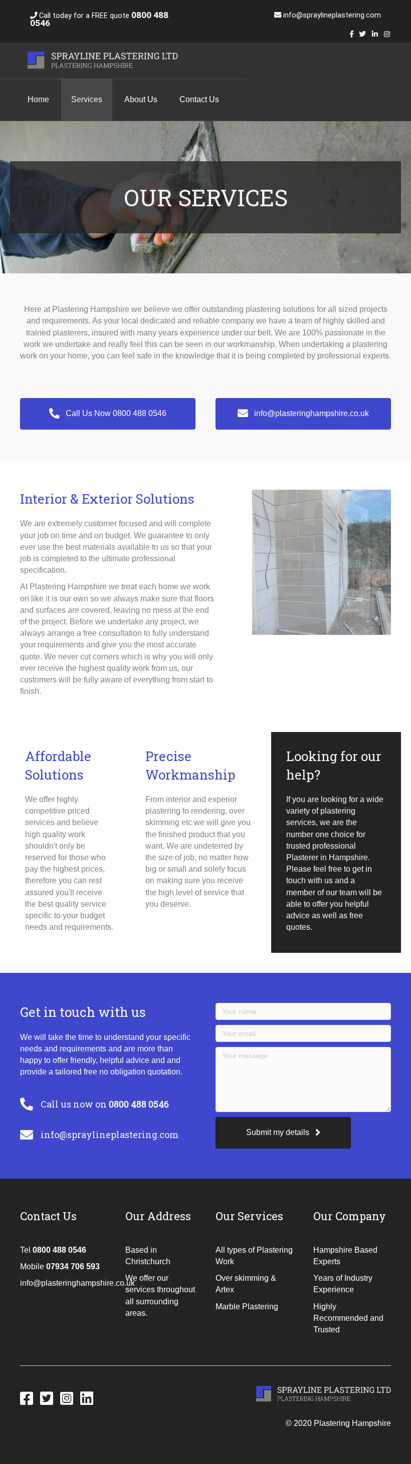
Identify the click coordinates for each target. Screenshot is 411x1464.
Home (38, 99)
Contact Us (199, 99)
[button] (107, 414)
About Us (140, 99)
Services (86, 99)
